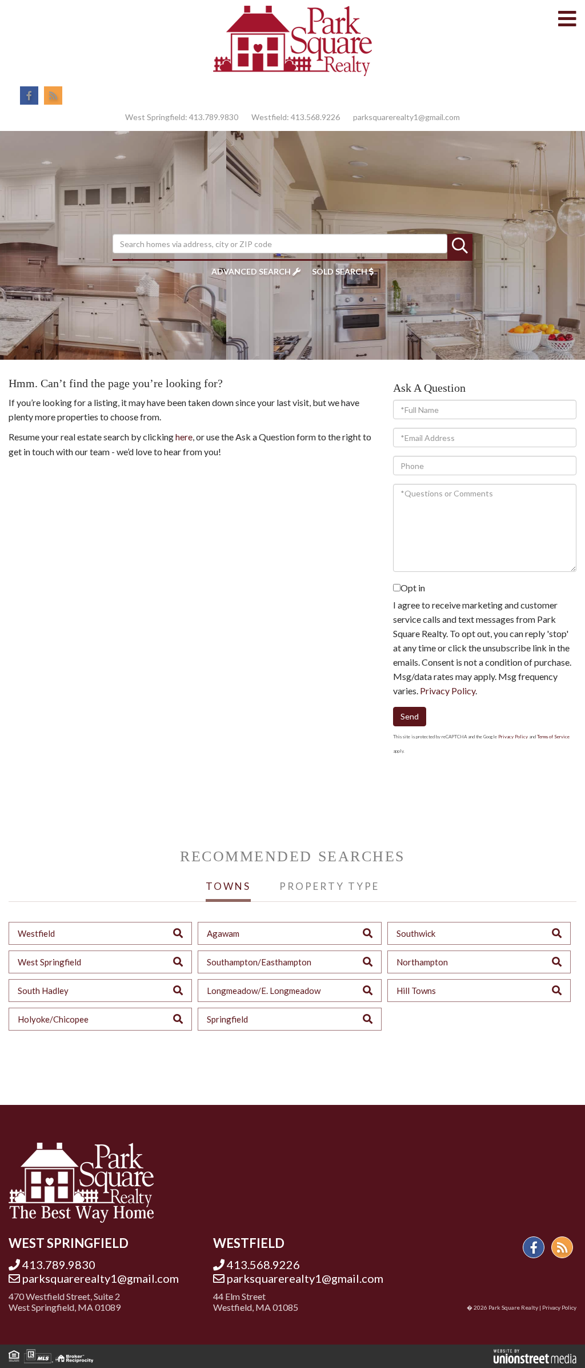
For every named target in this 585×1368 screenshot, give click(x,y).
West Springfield (49, 962)
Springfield (227, 1019)
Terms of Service (553, 736)
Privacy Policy (447, 690)
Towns (228, 886)
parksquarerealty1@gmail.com (406, 117)
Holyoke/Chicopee (53, 1019)
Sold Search (339, 271)
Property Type (329, 886)
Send (409, 716)
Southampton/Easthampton (259, 962)
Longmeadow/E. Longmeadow (263, 990)
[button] (459, 246)
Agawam (223, 933)
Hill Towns (416, 990)
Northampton (422, 962)
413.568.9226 (315, 117)
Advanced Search (251, 271)
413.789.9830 (213, 117)
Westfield (36, 933)
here (184, 436)
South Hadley (43, 990)
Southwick (415, 933)
